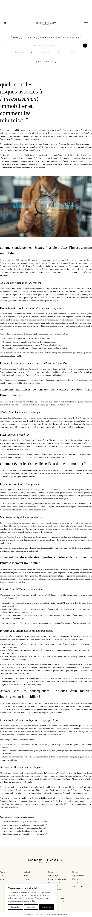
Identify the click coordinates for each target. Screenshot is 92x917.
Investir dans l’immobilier (10, 130)
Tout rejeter (31, 907)
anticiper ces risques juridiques (80, 801)
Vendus (2, 879)
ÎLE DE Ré (55, 37)
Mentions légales (53, 875)
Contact (50, 872)
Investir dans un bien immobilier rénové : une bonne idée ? (24, 825)
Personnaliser (15, 907)
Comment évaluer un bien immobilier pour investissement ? (24, 834)
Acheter (2, 872)
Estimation (27, 872)
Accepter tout (46, 907)
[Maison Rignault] (46, 23)
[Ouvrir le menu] (86, 23)
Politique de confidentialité (57, 879)
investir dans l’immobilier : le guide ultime (29, 167)
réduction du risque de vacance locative (64, 418)
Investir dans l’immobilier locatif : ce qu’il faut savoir (22, 831)
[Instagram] (5, 23)
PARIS (15, 37)
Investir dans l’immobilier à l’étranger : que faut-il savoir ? (24, 828)
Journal (26, 875)
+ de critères (45, 62)
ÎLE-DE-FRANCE (72, 37)
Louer (2, 875)
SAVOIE (43, 37)
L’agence (27, 879)
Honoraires (28, 883)
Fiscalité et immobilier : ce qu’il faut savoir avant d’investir (24, 822)
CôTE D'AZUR (29, 37)
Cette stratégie (56, 579)
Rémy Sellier (63, 914)
